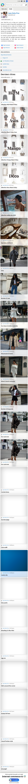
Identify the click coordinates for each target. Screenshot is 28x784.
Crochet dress (5, 492)
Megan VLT (5, 58)
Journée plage (5, 520)
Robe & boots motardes (8, 381)
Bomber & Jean (5, 298)
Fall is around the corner (8, 686)
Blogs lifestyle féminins (6, 55)
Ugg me (3, 658)
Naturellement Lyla (6, 70)
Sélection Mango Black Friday (9, 160)
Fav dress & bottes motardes (9, 326)
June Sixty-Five (13, 13)
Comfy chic (4, 575)
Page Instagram (19, 45)
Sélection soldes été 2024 (8, 215)
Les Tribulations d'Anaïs (7, 61)
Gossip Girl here (5, 713)
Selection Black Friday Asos (9, 132)
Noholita (4, 67)
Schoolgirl (4, 769)
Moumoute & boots (7, 353)
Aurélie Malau (5, 64)
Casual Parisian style (7, 741)
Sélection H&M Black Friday (9, 104)
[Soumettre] (25, 4)
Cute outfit (4, 547)
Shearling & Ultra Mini (7, 630)
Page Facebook (6, 45)
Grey (2, 270)
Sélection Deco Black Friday (9, 187)
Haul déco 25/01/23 (7, 243)
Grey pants (4, 603)
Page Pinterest (6, 47)
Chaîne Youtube (19, 47)
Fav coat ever (5, 437)
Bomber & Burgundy (7, 409)
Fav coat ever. (5, 464)
